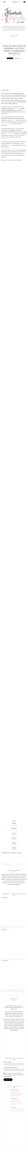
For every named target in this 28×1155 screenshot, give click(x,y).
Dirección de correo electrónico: (10, 1067)
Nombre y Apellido (8, 1062)
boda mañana (6, 852)
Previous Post (7, 864)
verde (19, 852)
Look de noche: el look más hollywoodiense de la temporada (17, 1110)
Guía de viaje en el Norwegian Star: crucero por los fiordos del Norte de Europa (17, 1102)
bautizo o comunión (5, 123)
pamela (14, 852)
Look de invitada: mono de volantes (13, 959)
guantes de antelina (9, 133)
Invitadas (10, 58)
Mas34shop (9, 145)
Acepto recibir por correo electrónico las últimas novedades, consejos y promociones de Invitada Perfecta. (14, 1075)
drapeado (14, 120)
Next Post (20, 864)
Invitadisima (17, 108)
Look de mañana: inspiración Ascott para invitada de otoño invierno (13, 990)
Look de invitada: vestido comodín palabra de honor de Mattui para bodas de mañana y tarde (17, 1093)
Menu (4, 1)
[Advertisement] (14, 1131)
